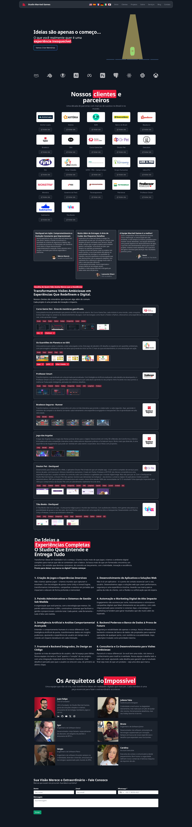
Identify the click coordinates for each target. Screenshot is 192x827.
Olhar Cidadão (61, 364)
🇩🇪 (102, 4)
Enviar (37, 812)
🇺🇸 (90, 4)
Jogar (39, 364)
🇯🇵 (109, 4)
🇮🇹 (105, 4)
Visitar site (46, 129)
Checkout (48, 333)
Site (38, 333)
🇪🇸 (94, 4)
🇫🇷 (98, 4)
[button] (121, 792)
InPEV (48, 364)
